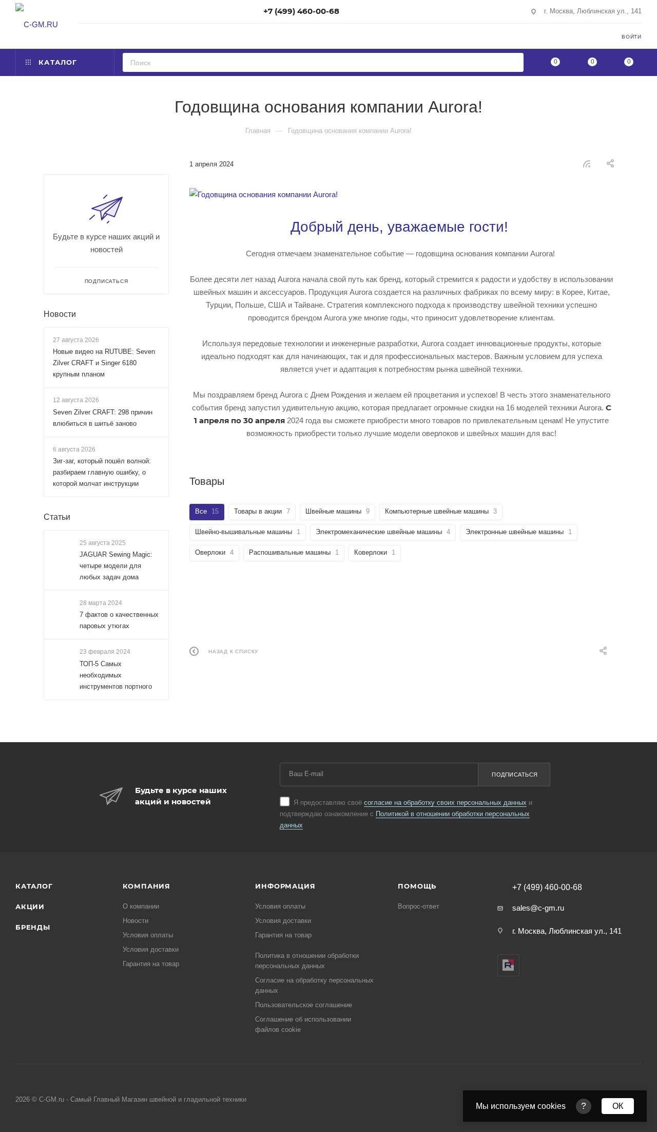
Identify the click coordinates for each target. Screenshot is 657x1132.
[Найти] (512, 62)
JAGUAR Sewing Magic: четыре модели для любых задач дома (116, 566)
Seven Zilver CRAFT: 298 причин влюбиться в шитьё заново (102, 417)
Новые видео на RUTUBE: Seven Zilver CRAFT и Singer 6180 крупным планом (104, 363)
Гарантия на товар (151, 964)
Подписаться (515, 774)
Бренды (32, 927)
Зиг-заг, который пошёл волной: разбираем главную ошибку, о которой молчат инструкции (102, 472)
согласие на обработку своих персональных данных (445, 802)
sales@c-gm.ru (538, 907)
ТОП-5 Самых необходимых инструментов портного (116, 675)
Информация (285, 886)
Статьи (57, 517)
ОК (617, 1106)
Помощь (417, 886)
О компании (141, 906)
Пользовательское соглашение (303, 1005)
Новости (60, 314)
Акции (30, 906)
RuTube (508, 965)
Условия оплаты (148, 935)
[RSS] (586, 163)
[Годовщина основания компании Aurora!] (401, 194)
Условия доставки (151, 949)
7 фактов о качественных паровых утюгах (119, 620)
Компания (146, 886)
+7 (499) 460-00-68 (301, 11)
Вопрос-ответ (418, 906)
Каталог (34, 886)
